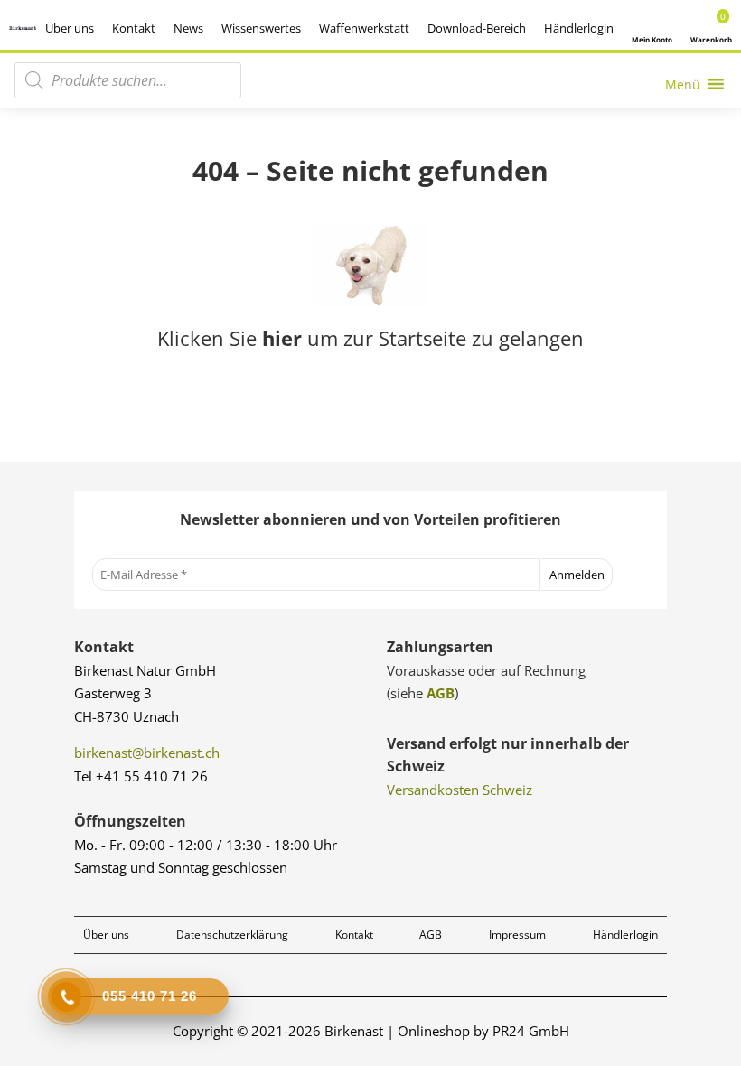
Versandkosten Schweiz (459, 790)
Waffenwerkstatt (364, 28)
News (188, 28)
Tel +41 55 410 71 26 (141, 776)
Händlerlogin (579, 28)
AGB (441, 693)
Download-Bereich (476, 28)
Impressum (517, 934)
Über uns (69, 28)
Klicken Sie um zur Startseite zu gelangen (370, 337)
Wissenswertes (261, 28)
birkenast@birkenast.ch (147, 752)
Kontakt (133, 28)
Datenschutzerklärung (232, 934)
